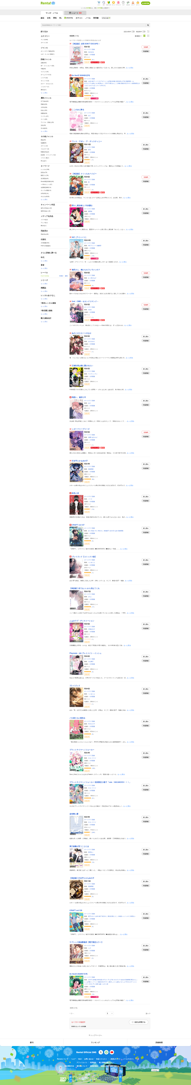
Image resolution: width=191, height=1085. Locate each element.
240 (93, 832)
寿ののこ (100, 531)
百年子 (107, 83)
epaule (123, 980)
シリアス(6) (44, 78)
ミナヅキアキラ (99, 81)
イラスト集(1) (45, 158)
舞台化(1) (43, 225)
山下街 (123, 81)
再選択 (61, 276)
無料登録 (146, 3)
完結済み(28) (45, 234)
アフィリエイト (82, 1062)
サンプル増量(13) (46, 190)
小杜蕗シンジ (122, 916)
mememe (91, 52)
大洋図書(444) (45, 243)
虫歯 (99, 984)
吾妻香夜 (128, 81)
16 (93, 256)
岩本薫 (113, 81)
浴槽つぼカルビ (92, 437)
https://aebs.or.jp (72, 1081)
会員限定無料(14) (46, 187)
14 (93, 509)
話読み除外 (127, 31)
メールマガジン (128, 1059)
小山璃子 (91, 661)
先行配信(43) (45, 178)
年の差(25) (44, 128)
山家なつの (94, 83)
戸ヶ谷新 (95, 984)
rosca (90, 309)
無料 (145, 47)
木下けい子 (87, 83)
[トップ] (46, 3)
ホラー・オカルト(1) (47, 84)
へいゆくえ (91, 562)
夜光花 (110, 916)
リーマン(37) (45, 116)
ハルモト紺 (104, 984)
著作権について (82, 1066)
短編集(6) (43, 143)
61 (93, 59)
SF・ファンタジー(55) (47, 66)
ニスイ (97, 85)
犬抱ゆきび (91, 629)
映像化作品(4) (45, 152)
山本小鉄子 (91, 81)
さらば (93, 85)
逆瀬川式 (123, 83)
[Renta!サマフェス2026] (53, 3)
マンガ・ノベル (52, 13)
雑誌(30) (43, 140)
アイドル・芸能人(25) (47, 122)
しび (89, 948)
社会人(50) (44, 110)
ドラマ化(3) (44, 219)
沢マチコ (129, 83)
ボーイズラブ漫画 (89, 49)
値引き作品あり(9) (46, 208)
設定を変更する (140, 1022)
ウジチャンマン (92, 374)
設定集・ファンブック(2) (48, 155)
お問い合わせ (89, 1059)
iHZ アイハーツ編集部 (94, 245)
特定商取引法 (69, 1066)
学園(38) (43, 69)
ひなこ (90, 596)
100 (93, 768)
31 (93, 798)
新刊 (31, 1042)
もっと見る (44, 93)
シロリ (128, 916)
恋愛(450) (44, 63)
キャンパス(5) (45, 81)
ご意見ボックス (115, 1059)
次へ (147, 1013)
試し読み (145, 79)
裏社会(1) (43, 89)
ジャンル (105, 18)
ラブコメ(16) (45, 71)
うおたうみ (87, 85)
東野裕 (90, 211)
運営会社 (123, 1066)
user (110, 531)
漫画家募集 (94, 1066)
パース (90, 499)
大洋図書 (92, 54)
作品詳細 (145, 51)
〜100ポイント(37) (46, 184)
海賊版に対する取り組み (108, 1066)
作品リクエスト (101, 1059)
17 (93, 607)
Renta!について (62, 1059)
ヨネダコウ (117, 980)
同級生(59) (44, 104)
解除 (66, 276)
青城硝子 (106, 531)
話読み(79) (44, 172)
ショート (76, 13)
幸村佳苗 (118, 81)
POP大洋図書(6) (46, 246)
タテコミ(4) (44, 42)
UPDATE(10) (45, 193)
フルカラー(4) (45, 149)
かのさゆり (91, 341)
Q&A (80, 1059)
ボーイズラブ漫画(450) (48, 51)
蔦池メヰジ (94, 531)
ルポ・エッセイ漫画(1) (47, 54)
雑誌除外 (139, 31)
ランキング (95, 1042)
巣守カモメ (91, 916)
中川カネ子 (91, 724)
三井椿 (118, 83)
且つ (89, 531)
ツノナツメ (94, 982)
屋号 (89, 149)
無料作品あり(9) (45, 211)
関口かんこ (112, 83)
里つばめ (115, 531)
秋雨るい (91, 852)
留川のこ (104, 916)
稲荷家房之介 (136, 83)
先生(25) (43, 125)
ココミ (135, 982)
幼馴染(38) (44, 113)
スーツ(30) (44, 119)
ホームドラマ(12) (46, 74)
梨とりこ (114, 916)
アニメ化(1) (44, 222)
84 (93, 479)
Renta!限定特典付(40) (47, 181)
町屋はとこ (101, 83)
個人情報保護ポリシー (106, 1062)
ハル (132, 81)
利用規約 (93, 1062)
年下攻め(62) (45, 101)
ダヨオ (91, 984)
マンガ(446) (44, 39)
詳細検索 (159, 1042)
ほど (89, 115)
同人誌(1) (43, 161)
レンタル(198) (45, 169)
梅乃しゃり (112, 982)
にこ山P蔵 (108, 81)
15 (93, 862)
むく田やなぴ (92, 278)
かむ (104, 85)
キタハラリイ (92, 758)
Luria (101, 85)
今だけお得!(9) (45, 196)
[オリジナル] (68, 18)
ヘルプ (73, 1059)
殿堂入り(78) (45, 175)
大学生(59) (44, 107)
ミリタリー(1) (45, 86)
